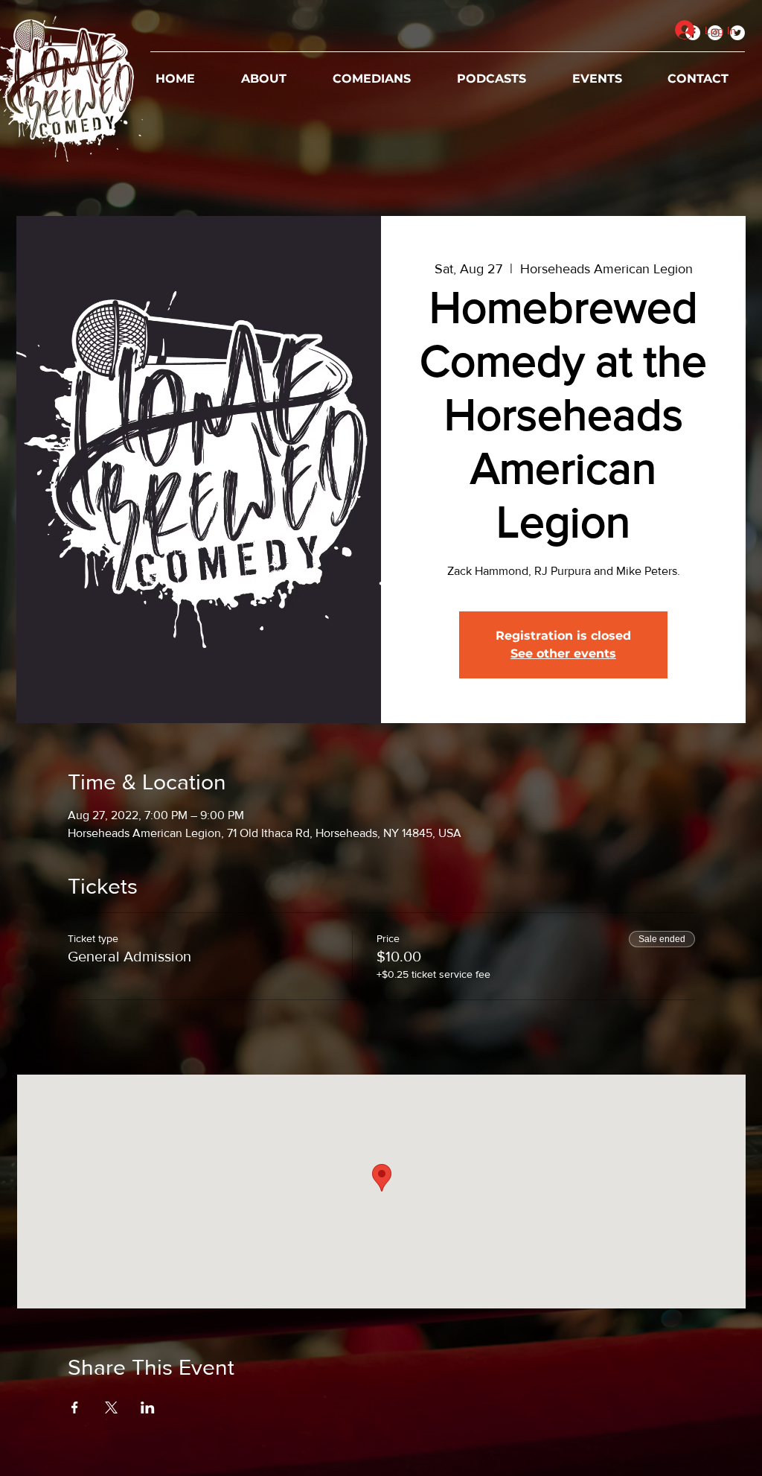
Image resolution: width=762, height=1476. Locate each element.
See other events (563, 653)
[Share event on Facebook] (75, 1407)
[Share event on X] (111, 1407)
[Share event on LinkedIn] (148, 1407)
